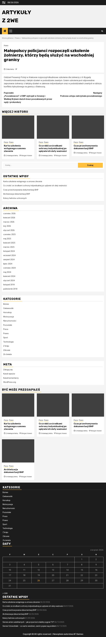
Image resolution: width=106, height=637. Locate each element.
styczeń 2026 (9, 230)
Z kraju (6, 346)
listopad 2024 (9, 251)
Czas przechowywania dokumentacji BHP (86, 147)
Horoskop (7, 312)
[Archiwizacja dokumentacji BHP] (18, 450)
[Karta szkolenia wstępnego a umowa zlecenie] (18, 127)
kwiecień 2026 (9, 217)
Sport (5, 337)
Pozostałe (7, 325)
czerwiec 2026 (9, 213)
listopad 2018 (9, 284)
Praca (6, 142)
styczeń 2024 (9, 280)
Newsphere (58, 634)
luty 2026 (7, 226)
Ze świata (7, 354)
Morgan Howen (26, 155)
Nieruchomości (9, 321)
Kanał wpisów (9, 374)
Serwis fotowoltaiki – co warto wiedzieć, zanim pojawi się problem (29, 626)
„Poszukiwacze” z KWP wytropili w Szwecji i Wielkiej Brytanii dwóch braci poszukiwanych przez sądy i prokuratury (28, 97)
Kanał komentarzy (11, 378)
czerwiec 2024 (9, 268)
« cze (5, 593)
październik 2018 (10, 289)
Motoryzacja (8, 317)
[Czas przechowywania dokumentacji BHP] (88, 127)
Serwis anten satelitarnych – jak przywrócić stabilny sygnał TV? (28, 622)
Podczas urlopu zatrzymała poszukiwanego (81, 94)
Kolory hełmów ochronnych (15, 198)
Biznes (6, 304)
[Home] (4, 31)
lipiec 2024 (7, 264)
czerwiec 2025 (9, 234)
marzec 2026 (8, 222)
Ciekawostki (8, 308)
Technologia (8, 342)
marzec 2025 (8, 247)
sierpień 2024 (8, 259)
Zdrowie (6, 350)
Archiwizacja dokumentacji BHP (16, 194)
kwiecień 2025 (9, 243)
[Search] (102, 31)
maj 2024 (7, 272)
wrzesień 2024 (9, 255)
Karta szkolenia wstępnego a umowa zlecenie (15, 148)
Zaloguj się (8, 369)
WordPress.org (9, 382)
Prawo (6, 45)
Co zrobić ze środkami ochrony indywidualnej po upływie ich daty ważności (53, 148)
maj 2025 (7, 238)
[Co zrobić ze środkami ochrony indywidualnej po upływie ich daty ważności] (53, 127)
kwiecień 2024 (9, 276)
